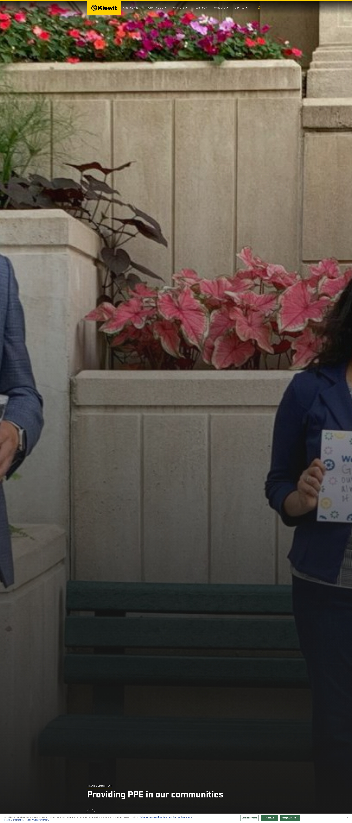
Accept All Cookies (290, 818)
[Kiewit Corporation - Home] (104, 8)
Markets (178, 8)
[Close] (348, 818)
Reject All (269, 818)
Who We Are (131, 8)
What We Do (155, 8)
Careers (219, 8)
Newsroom (200, 8)
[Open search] (259, 8)
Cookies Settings (249, 818)
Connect (240, 8)
